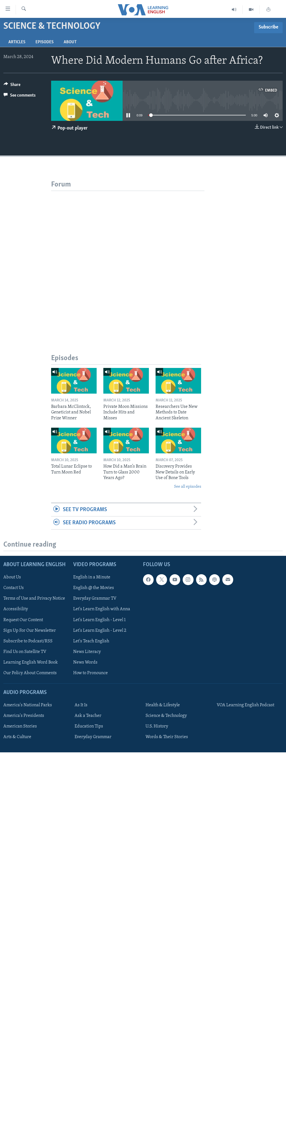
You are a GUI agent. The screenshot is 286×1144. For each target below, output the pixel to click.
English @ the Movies (93, 588)
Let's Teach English (91, 641)
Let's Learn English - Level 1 (99, 620)
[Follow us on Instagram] (188, 580)
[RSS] (201, 580)
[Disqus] (127, 261)
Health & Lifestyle (163, 705)
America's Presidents (23, 716)
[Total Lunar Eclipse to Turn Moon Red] (74, 440)
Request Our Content (23, 620)
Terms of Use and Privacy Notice (34, 599)
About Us (12, 577)
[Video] (251, 9)
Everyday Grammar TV (94, 599)
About (70, 42)
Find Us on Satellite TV (24, 652)
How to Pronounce (90, 673)
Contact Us (13, 588)
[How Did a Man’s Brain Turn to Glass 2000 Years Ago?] (126, 440)
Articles (16, 42)
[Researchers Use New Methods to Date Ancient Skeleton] (178, 381)
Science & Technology (166, 716)
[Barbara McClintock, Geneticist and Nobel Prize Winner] (74, 381)
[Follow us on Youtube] (175, 580)
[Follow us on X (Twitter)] (161, 580)
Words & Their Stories (167, 737)
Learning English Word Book (30, 662)
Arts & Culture (17, 737)
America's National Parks (27, 705)
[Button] (12, 86)
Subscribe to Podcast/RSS (28, 641)
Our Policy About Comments (30, 673)
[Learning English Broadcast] (234, 9)
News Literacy (87, 652)
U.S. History (157, 726)
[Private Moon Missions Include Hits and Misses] (126, 381)
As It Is (81, 705)
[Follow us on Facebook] (148, 580)
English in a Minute (91, 577)
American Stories (20, 726)
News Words (85, 662)
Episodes (44, 42)
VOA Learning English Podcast (245, 705)
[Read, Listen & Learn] (268, 9)
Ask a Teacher (88, 716)
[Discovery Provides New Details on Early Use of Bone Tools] (178, 440)
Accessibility (15, 609)
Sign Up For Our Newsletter (29, 630)
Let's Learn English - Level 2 (99, 630)
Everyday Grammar (93, 737)
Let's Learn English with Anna (101, 609)
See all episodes (187, 487)
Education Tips (89, 726)
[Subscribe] (227, 580)
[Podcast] (214, 580)
